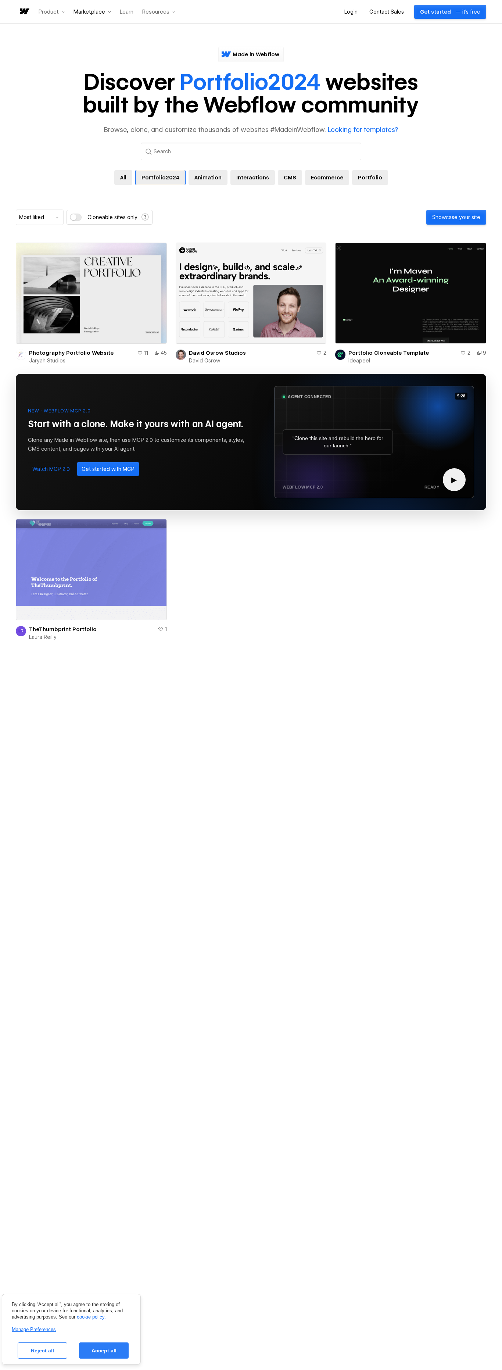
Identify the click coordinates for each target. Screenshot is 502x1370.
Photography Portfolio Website (71, 353)
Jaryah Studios (47, 361)
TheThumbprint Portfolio (63, 629)
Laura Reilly (43, 637)
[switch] (76, 217)
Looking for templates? (363, 129)
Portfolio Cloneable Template (388, 353)
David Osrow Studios (217, 353)
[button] (51, 12)
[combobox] (40, 217)
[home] (24, 12)
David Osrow (204, 361)
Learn (126, 12)
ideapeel (359, 361)
